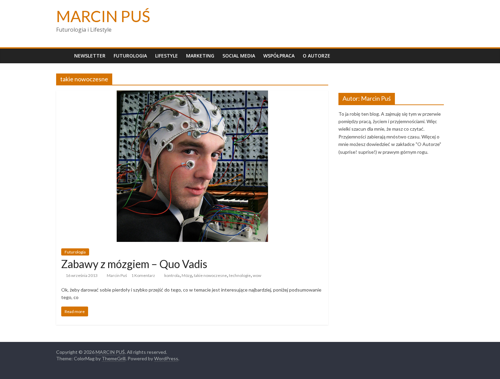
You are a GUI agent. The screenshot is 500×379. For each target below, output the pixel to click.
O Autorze (316, 55)
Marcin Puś (117, 275)
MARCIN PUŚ (103, 16)
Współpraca (279, 55)
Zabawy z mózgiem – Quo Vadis (134, 263)
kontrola (172, 275)
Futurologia (130, 55)
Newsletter (89, 55)
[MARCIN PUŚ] (63, 56)
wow (257, 275)
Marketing (200, 55)
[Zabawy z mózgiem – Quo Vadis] (192, 95)
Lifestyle (166, 55)
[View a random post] (437, 56)
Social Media (238, 55)
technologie (240, 275)
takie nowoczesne (210, 275)
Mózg (187, 275)
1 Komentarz (143, 275)
